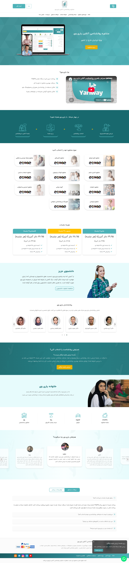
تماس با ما (41, 15)
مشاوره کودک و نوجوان (59, 172)
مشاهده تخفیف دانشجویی (64, 289)
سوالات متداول (55, 15)
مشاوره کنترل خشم (94, 172)
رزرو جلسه (99, 550)
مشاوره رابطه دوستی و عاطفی (24, 158)
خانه (89, 15)
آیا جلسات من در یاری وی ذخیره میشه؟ (101, 528)
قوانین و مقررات (80, 556)
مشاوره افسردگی (59, 158)
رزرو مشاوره (91, 47)
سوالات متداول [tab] (72, 490)
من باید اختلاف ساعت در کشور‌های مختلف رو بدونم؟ (98, 521)
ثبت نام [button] (19, 6)
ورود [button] (29, 6)
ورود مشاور (100, 556)
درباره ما (48, 15)
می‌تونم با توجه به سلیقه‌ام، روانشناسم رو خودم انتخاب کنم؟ (95, 514)
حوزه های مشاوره (82, 15)
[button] (113, 6)
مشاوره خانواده (94, 187)
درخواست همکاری (91, 556)
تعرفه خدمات (63, 15)
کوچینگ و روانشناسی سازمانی (59, 202)
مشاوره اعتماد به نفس (24, 172)
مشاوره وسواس (94, 202)
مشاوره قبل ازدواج (94, 158)
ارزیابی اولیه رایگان (64, 367)
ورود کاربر (107, 556)
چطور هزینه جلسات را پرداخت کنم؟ (103, 498)
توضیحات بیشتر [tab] (57, 490)
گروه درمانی (59, 187)
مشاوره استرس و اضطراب (24, 187)
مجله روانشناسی (72, 15)
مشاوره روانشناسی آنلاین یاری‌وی (55, 560)
